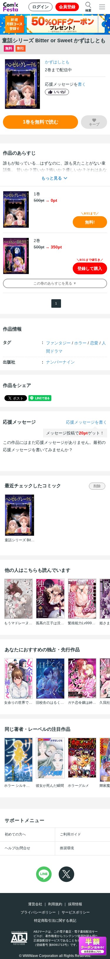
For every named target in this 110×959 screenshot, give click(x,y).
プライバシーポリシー (38, 912)
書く (82, 84)
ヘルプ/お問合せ (17, 848)
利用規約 (55, 904)
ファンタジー (58, 343)
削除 (97, 486)
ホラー (80, 343)
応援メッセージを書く (86, 422)
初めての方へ (15, 834)
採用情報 (75, 904)
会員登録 (67, 6)
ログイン (40, 6)
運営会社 (35, 904)
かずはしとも (57, 62)
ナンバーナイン (60, 362)
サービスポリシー (76, 912)
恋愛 (94, 343)
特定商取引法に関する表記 (55, 921)
